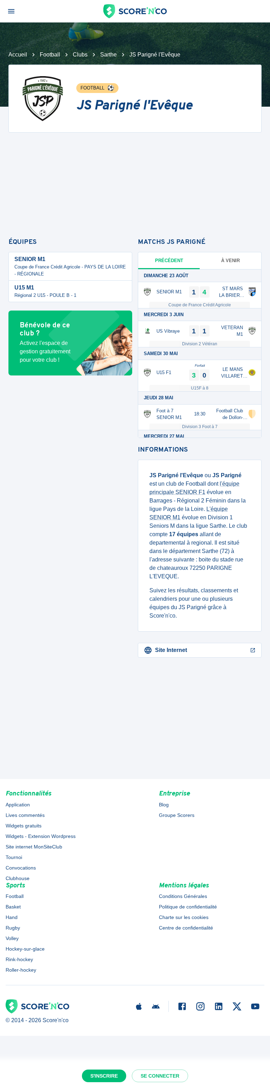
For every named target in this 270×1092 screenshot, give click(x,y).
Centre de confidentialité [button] (186, 928)
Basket (13, 907)
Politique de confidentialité (188, 907)
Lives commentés (25, 815)
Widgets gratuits (23, 825)
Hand (12, 917)
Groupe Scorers (176, 815)
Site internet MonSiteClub (34, 847)
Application (18, 804)
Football (50, 55)
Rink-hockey (19, 959)
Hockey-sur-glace (25, 949)
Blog (164, 804)
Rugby (13, 928)
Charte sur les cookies (183, 917)
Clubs (80, 55)
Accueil (17, 55)
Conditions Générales (183, 896)
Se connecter (160, 1076)
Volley (12, 938)
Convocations (21, 868)
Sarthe (108, 55)
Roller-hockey (21, 970)
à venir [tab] (230, 260)
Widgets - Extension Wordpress (41, 836)
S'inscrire (104, 1076)
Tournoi (14, 857)
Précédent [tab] (169, 260)
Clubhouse (18, 878)
